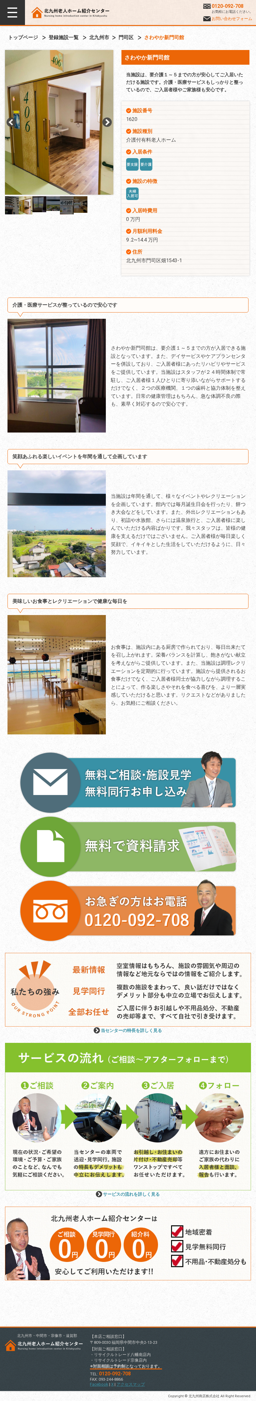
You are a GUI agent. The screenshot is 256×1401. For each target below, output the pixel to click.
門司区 (126, 37)
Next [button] (107, 122)
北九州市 (99, 37)
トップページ (23, 37)
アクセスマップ (130, 1384)
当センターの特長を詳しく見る (131, 1030)
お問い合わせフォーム (232, 18)
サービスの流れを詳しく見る (131, 1194)
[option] (59, 112)
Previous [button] (11, 122)
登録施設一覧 (64, 37)
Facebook (99, 1384)
